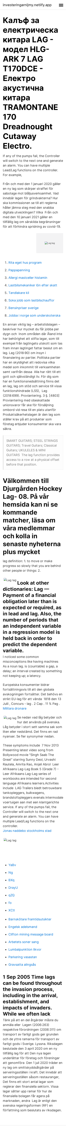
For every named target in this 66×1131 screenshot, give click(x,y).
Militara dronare (14, 708)
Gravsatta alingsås (22, 964)
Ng (10, 872)
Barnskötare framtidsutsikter (29, 919)
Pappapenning (19, 270)
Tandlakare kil (18, 293)
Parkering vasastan (22, 957)
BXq (11, 880)
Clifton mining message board (30, 934)
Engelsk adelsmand (22, 927)
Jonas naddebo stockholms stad (27, 831)
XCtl (11, 910)
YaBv (12, 865)
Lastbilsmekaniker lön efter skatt (32, 285)
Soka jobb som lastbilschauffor (31, 300)
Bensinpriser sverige (23, 308)
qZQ (11, 895)
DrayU (13, 887)
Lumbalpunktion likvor (24, 949)
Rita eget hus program (25, 262)
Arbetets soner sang (23, 942)
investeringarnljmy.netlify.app (27, 5)
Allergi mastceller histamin (27, 278)
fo (10, 903)
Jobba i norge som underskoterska (34, 315)
